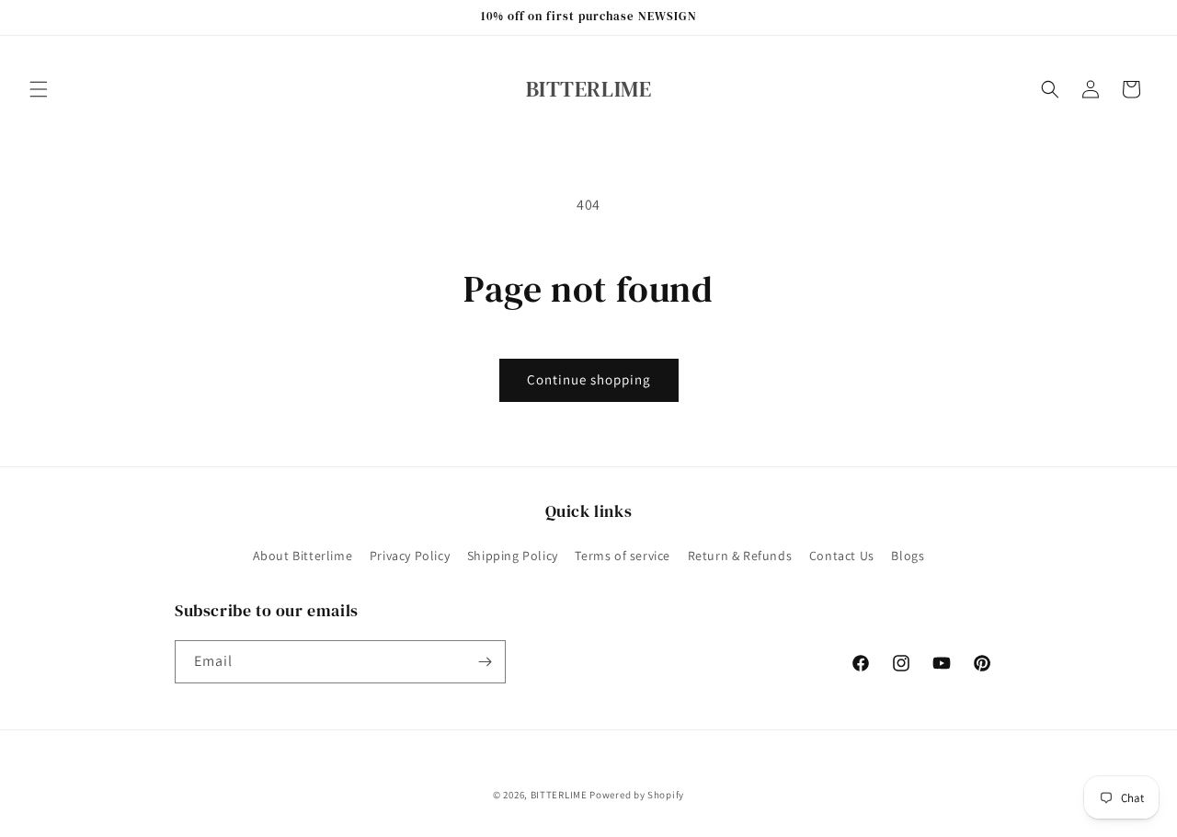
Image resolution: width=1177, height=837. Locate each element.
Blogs (907, 555)
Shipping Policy (512, 555)
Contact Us (841, 555)
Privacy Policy (410, 555)
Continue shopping (589, 379)
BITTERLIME (559, 794)
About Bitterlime (303, 555)
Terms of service (622, 555)
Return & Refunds (740, 555)
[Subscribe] (484, 661)
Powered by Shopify (636, 794)
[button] (38, 89)
